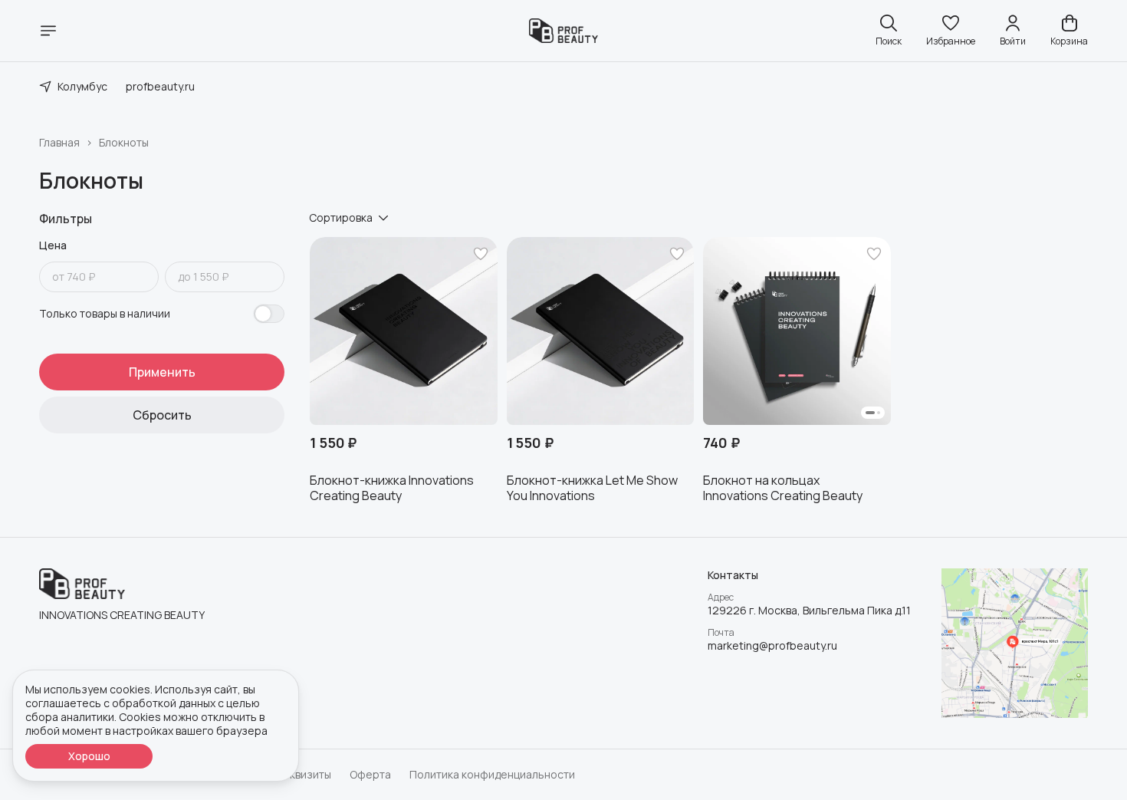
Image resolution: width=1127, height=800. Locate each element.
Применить (162, 372)
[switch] (269, 314)
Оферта (370, 775)
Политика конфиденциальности (492, 775)
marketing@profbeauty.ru (772, 646)
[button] (950, 31)
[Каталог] (48, 30)
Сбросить (162, 415)
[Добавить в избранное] (481, 254)
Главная (59, 143)
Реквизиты (304, 775)
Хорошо (89, 756)
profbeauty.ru (160, 86)
